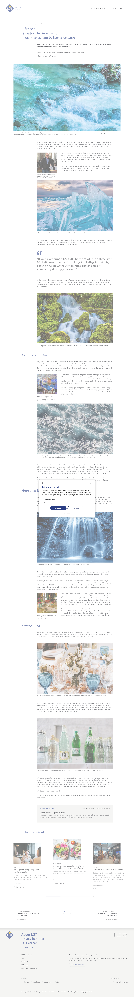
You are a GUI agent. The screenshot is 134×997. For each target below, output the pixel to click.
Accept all (58, 508)
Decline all (76, 508)
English (46, 483)
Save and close (67, 513)
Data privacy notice (49, 499)
